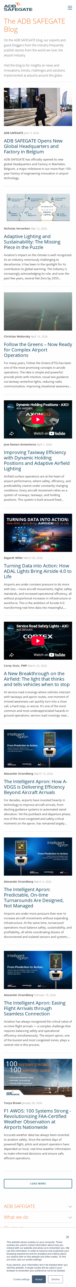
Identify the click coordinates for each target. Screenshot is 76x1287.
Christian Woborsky (17, 336)
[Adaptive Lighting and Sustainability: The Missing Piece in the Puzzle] (38, 207)
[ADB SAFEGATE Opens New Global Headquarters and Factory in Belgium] (38, 125)
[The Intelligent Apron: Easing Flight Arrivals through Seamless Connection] (38, 969)
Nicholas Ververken (17, 228)
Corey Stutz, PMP (15, 665)
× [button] (67, 1235)
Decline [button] (55, 1279)
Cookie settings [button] (21, 1279)
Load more (38, 1183)
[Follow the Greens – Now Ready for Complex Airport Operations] (38, 311)
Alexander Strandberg (18, 773)
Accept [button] (38, 1279)
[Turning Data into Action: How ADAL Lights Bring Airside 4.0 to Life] (38, 532)
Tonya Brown (12, 1103)
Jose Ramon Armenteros (20, 444)
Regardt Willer (13, 558)
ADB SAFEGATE (13, 133)
